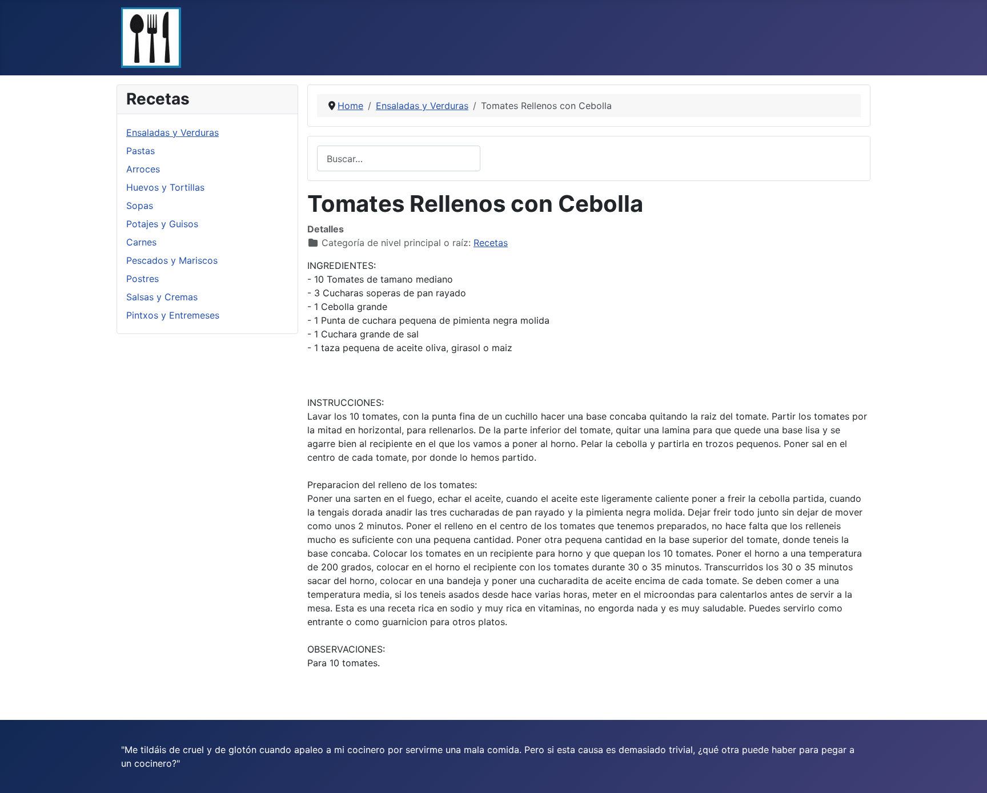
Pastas (140, 150)
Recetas (491, 242)
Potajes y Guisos (162, 224)
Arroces (143, 169)
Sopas (139, 205)
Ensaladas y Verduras (172, 132)
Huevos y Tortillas (165, 187)
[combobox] (398, 158)
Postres (142, 278)
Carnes (141, 242)
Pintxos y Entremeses (172, 315)
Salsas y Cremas (162, 297)
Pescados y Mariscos (172, 260)
